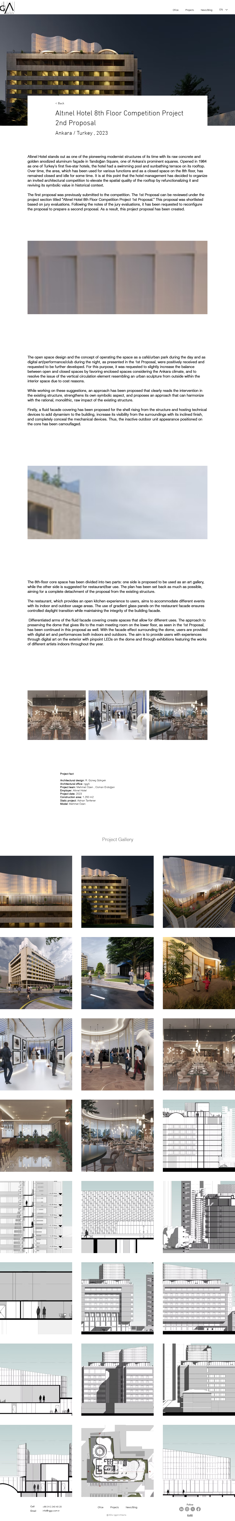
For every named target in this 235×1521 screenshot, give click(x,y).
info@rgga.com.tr (51, 1510)
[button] (57, 715)
